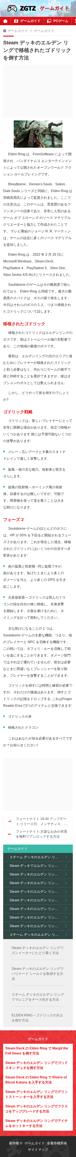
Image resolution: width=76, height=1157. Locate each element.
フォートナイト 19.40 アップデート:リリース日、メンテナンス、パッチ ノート (41, 822)
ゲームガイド (18, 31)
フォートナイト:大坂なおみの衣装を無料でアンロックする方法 (41, 834)
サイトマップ (38, 1149)
